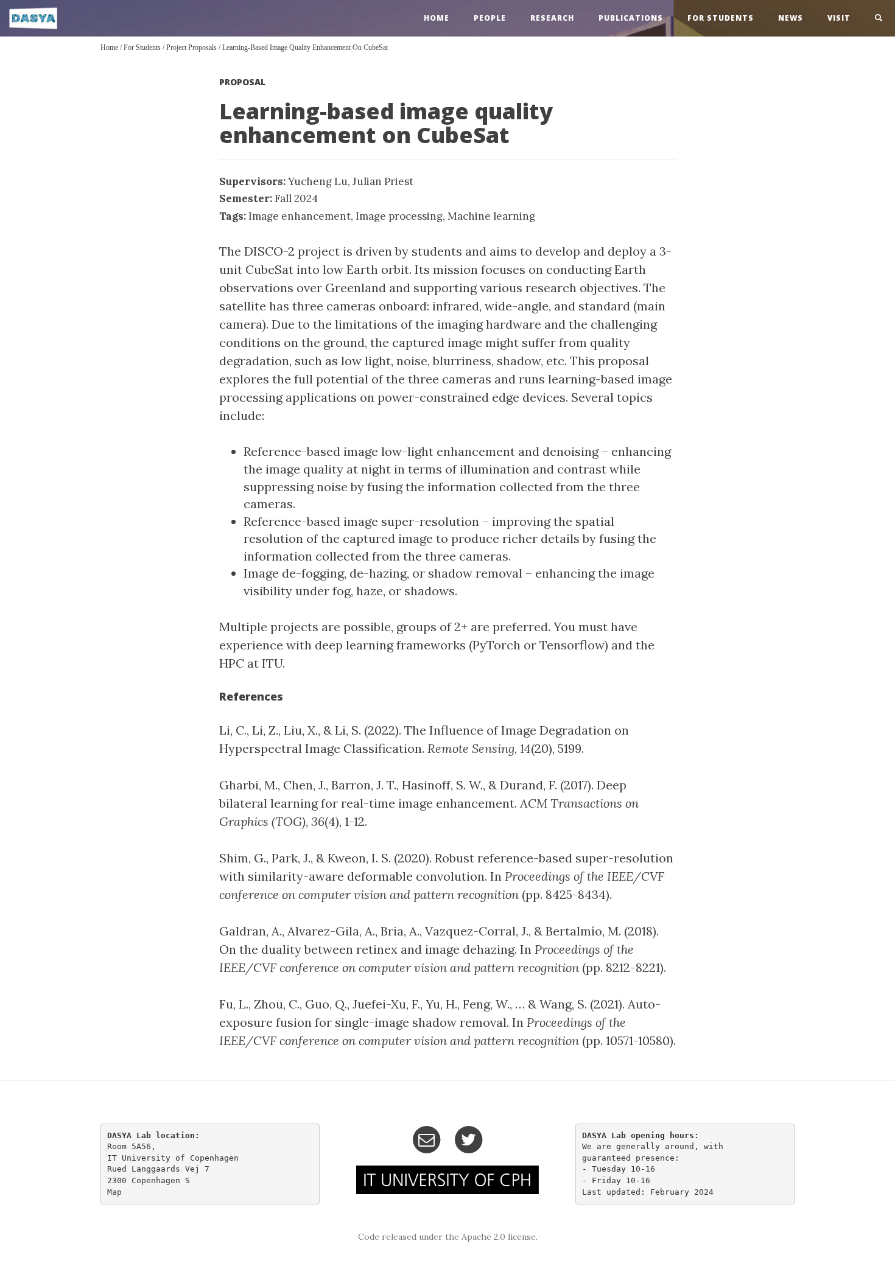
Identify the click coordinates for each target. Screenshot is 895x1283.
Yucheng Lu (318, 181)
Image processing (399, 216)
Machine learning (491, 216)
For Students (720, 18)
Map (114, 1192)
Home (109, 47)
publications (630, 18)
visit (839, 18)
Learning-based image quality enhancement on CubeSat (305, 47)
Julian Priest (383, 181)
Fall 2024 (296, 198)
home (436, 18)
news (790, 18)
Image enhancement (299, 216)
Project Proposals (191, 47)
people (490, 18)
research (552, 18)
